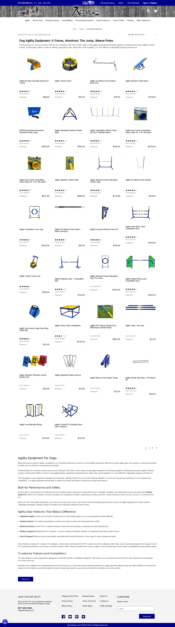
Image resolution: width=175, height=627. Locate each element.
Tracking (130, 20)
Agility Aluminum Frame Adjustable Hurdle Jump (104, 181)
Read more (26, 579)
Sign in (145, 3)
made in (85, 2)
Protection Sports (52, 20)
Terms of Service (89, 601)
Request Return (88, 596)
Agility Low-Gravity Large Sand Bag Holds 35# (33, 329)
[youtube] (70, 616)
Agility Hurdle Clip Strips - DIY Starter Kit (140, 379)
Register (153, 3)
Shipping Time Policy (70, 596)
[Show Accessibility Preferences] (5, 622)
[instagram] (77, 616)
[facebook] (63, 617)
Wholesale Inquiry (108, 3)
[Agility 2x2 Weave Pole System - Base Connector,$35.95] (70, 207)
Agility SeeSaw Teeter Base (137, 81)
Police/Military (67, 20)
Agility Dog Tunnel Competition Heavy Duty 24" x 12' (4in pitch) (139, 131)
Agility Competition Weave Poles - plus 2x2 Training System (104, 131)
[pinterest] (83, 616)
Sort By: (131, 34)
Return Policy (67, 606)
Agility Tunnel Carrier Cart (29, 276)
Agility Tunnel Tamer (63, 81)
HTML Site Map (106, 606)
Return (121, 3)
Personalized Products (85, 20)
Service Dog (37, 20)
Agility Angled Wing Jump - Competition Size (137, 280)
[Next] (155, 448)
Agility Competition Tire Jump (31, 229)
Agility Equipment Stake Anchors (68, 375)
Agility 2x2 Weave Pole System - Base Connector (68, 230)
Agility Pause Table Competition (68, 325)
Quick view (34, 64)
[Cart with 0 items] (155, 11)
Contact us (104, 601)
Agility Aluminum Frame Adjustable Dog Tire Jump (104, 277)
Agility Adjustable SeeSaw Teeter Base (68, 131)
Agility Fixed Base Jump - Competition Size (136, 228)
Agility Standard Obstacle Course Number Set (32, 376)
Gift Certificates (133, 3)
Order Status (87, 606)
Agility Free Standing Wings (30, 424)
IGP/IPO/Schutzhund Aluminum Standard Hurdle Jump (31, 131)
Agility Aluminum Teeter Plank (67, 180)
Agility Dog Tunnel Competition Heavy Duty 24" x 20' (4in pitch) (32, 181)
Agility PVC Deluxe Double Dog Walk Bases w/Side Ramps (103, 326)
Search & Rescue (103, 20)
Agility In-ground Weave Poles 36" (104, 229)
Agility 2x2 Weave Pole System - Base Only (103, 82)
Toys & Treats (118, 20)
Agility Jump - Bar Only (135, 325)
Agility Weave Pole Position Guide (104, 378)
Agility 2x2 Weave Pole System (138, 180)
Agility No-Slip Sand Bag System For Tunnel (34, 82)
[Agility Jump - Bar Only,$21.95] (140, 307)
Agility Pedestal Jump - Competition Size (69, 280)
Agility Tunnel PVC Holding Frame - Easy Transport (69, 425)
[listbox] (146, 34)
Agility (27, 20)
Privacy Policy (67, 601)
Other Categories (143, 20)
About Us (103, 596)
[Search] (148, 11)
